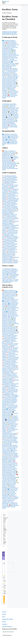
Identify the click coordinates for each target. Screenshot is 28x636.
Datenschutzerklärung (7, 626)
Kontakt (4, 614)
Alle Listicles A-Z (13, 34)
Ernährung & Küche (6, 31)
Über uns (4, 611)
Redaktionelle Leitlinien (7, 619)
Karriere (4, 621)
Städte (15, 33)
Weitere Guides (5, 34)
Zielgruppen (14, 31)
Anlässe (12, 33)
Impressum (4, 624)
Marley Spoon (4, 557)
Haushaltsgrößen (6, 33)
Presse (3, 616)
